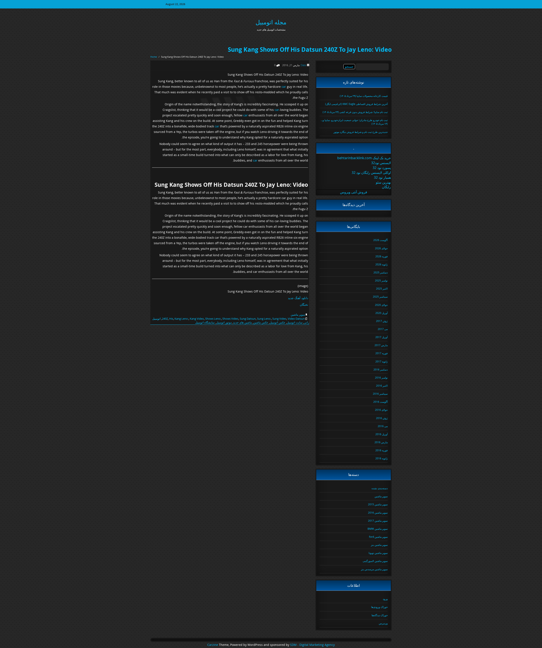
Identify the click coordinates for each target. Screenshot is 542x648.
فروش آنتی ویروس (353, 192)
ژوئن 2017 (382, 321)
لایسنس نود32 (381, 162)
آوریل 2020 (381, 313)
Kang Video (197, 319)
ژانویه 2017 (381, 361)
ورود (385, 599)
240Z (165, 319)
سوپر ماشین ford (378, 536)
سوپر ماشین (298, 314)
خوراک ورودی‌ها (379, 607)
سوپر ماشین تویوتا (378, 553)
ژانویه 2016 (381, 458)
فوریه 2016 (381, 450)
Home (153, 56)
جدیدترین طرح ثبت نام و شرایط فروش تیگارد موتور (360, 132)
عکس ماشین (260, 322)
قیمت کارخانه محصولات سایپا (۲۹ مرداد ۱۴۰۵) (364, 96)
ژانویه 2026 (381, 264)
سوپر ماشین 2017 (378, 520)
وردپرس (383, 623)
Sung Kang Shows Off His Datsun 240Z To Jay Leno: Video (310, 49)
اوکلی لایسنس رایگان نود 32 (371, 172)
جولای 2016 (381, 409)
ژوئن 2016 (382, 418)
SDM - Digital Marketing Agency (312, 645)
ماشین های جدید (242, 322)
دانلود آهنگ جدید (298, 298)
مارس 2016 (381, 442)
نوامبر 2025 (381, 280)
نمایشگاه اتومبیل (205, 322)
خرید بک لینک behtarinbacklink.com (364, 158)
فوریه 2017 (381, 353)
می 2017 (383, 329)
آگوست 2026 (380, 240)
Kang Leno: (181, 319)
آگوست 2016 (380, 401)
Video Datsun (296, 319)
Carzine (213, 645)
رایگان (386, 187)
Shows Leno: (213, 319)
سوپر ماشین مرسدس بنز (374, 569)
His (171, 319)
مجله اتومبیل (271, 22)
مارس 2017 (381, 345)
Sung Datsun (248, 319)
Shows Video (230, 319)
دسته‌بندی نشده (380, 488)
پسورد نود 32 (382, 167)
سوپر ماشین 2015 (378, 504)
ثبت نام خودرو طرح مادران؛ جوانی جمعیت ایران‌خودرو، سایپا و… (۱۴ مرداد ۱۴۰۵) (354, 121)
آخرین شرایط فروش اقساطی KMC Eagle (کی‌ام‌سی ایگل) (356, 104)
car (284, 87)
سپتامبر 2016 (380, 393)
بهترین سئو (383, 182)
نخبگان (304, 304)
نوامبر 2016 (381, 377)
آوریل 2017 (381, 337)
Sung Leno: (264, 319)
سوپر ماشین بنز (379, 544)
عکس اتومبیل (277, 322)
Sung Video (279, 319)
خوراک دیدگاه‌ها (380, 615)
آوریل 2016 (381, 434)
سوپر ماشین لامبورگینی (375, 561)
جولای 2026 (381, 248)
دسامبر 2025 (380, 272)
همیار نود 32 (382, 177)
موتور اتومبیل (224, 322)
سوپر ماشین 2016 (378, 512)
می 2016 (383, 426)
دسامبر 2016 (380, 369)
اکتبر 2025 (382, 288)
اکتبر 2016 (382, 385)
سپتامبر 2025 (380, 296)
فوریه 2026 (381, 256)
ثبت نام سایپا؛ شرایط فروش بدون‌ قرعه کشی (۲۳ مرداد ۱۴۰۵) (355, 112)
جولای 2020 (381, 305)
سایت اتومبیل (295, 322)
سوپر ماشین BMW (378, 528)
